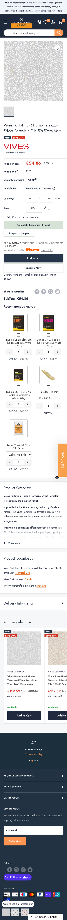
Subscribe (15, 841)
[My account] (53, 22)
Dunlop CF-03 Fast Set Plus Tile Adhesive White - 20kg (48, 343)
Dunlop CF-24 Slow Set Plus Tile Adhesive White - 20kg (18, 343)
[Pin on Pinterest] (43, 291)
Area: (7, 208)
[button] (62, 460)
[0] (46, 22)
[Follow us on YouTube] (30, 869)
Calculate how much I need (33, 225)
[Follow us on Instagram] (16, 869)
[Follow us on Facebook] (9, 869)
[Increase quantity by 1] (49, 198)
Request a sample (19, 233)
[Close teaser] (57, 477)
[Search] (58, 32)
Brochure (41, 585)
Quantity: (9, 198)
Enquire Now (33, 268)
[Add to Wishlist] (57, 48)
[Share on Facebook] (36, 291)
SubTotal (10, 298)
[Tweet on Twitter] (50, 291)
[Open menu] (5, 22)
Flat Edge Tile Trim (48, 392)
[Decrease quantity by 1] (30, 198)
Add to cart (33, 258)
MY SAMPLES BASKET (47, 917)
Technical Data (22, 573)
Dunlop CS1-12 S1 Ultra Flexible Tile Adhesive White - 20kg (18, 395)
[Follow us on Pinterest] (23, 869)
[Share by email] (57, 291)
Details (28, 579)
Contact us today (33, 754)
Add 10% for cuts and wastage (22, 217)
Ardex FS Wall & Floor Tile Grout (18, 446)
